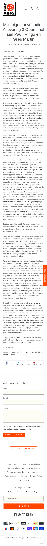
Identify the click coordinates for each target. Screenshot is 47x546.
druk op (23, 476)
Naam (5, 388)
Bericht (5, 408)
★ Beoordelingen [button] (45, 275)
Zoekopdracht (13, 464)
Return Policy (36, 476)
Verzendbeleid (34, 472)
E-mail (5, 398)
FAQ (24, 464)
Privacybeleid (34, 464)
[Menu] (42, 9)
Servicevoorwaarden (16, 472)
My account (23, 480)
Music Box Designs (17, 538)
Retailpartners (11, 476)
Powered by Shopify (34, 538)
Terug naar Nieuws (25, 449)
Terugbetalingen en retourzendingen (23, 468)
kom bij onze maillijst (23, 487)
